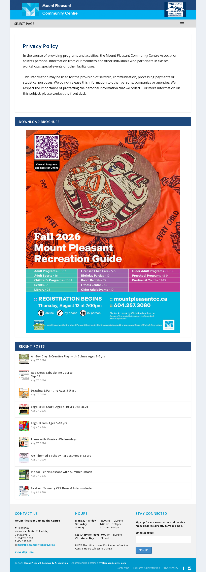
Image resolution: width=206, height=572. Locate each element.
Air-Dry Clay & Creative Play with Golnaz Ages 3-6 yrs (68, 356)
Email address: (145, 532)
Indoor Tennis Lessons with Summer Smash (61, 472)
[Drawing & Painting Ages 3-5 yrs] (24, 393)
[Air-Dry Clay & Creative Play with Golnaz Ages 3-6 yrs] (24, 359)
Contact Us (123, 568)
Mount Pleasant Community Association (46, 563)
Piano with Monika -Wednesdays (54, 439)
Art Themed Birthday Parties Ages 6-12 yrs (61, 455)
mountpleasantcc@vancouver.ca (36, 544)
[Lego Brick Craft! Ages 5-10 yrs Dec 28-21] (24, 409)
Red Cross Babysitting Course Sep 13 (51, 374)
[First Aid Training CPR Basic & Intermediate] (24, 491)
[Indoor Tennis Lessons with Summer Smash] (24, 475)
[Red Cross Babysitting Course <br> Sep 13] (24, 375)
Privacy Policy (170, 568)
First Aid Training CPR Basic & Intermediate (61, 488)
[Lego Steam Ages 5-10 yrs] (24, 426)
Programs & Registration (146, 568)
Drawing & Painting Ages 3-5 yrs (53, 390)
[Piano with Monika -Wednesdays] (24, 442)
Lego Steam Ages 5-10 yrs (49, 423)
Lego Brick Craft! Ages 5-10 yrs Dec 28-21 (59, 407)
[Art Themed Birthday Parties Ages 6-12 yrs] (24, 458)
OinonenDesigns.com (114, 563)
